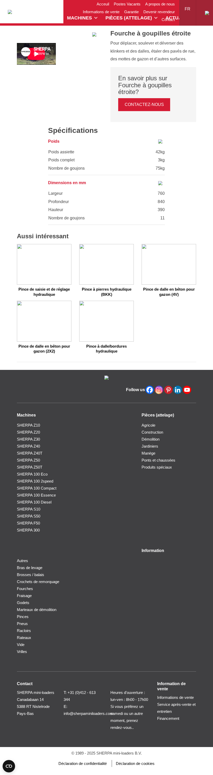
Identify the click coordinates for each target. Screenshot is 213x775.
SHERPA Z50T (29, 467)
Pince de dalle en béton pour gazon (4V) (169, 292)
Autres (22, 560)
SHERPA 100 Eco (32, 474)
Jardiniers (150, 446)
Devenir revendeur (159, 12)
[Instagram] (159, 390)
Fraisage (24, 595)
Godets (23, 602)
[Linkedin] (178, 390)
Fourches (25, 588)
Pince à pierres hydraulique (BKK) (106, 292)
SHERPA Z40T (29, 453)
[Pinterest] (168, 390)
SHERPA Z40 (28, 446)
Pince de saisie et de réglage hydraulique (44, 292)
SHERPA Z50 (28, 460)
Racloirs (24, 630)
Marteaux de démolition (36, 609)
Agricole (148, 425)
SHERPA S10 (28, 509)
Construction (152, 432)
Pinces (23, 616)
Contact (168, 19)
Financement (168, 718)
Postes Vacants (127, 4)
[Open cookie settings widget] (9, 766)
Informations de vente (101, 12)
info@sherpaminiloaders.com (88, 713)
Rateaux (24, 637)
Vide (20, 644)
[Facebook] (149, 390)
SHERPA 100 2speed (35, 481)
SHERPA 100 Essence (36, 495)
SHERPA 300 (28, 530)
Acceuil (103, 4)
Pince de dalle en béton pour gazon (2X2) (44, 349)
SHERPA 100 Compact (36, 488)
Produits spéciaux (157, 467)
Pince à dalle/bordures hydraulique (106, 349)
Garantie (131, 12)
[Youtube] (187, 390)
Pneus (22, 623)
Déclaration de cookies (135, 763)
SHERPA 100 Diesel (34, 502)
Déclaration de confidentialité (82, 763)
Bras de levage (29, 567)
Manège (148, 453)
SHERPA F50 (28, 523)
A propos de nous (160, 4)
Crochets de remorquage (38, 581)
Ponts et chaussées (158, 460)
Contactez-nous (144, 104)
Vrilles (22, 651)
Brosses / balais (30, 574)
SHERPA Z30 (28, 439)
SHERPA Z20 (28, 432)
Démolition (150, 439)
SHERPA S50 (28, 516)
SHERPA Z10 (28, 425)
